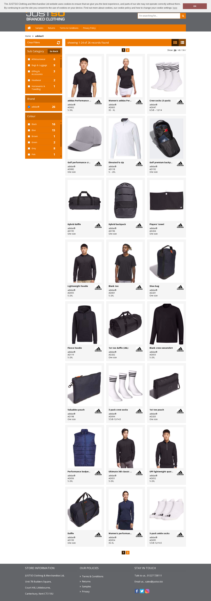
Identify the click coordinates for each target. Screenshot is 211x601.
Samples (39, 28)
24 (175, 50)
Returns (51, 28)
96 (183, 50)
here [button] (175, 8)
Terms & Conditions (69, 28)
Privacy (86, 591)
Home (28, 36)
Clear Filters (33, 42)
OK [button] (194, 6)
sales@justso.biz (154, 581)
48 (179, 50)
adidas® (39, 36)
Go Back (54, 51)
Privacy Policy (89, 28)
